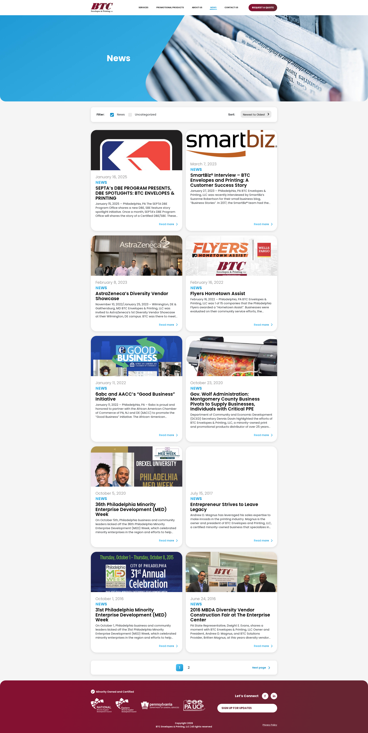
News (120, 114)
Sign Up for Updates (237, 708)
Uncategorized (145, 114)
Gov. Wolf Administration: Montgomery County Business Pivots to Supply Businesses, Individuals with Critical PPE (225, 401)
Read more (166, 224)
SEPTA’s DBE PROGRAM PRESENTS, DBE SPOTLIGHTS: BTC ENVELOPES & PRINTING (135, 193)
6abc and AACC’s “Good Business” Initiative (135, 396)
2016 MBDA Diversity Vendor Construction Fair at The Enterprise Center (230, 615)
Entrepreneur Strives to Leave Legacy (224, 507)
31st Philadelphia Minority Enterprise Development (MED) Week (131, 615)
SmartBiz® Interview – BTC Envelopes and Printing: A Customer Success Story (220, 180)
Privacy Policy (270, 724)
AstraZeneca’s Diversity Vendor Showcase (131, 296)
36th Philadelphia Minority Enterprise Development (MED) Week (131, 509)
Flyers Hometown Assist (217, 293)
